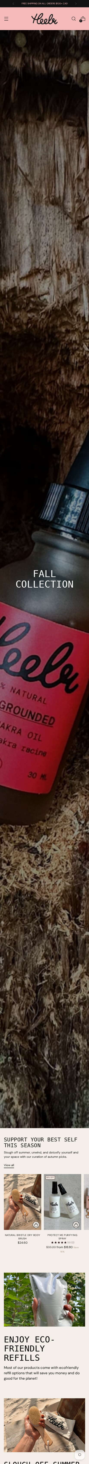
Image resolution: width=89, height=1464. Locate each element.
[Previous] (13, 3)
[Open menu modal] (6, 18)
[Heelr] (44, 18)
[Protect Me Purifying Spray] (62, 1202)
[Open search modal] (73, 18)
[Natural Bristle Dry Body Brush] (22, 1202)
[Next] (76, 3)
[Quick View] (36, 1225)
